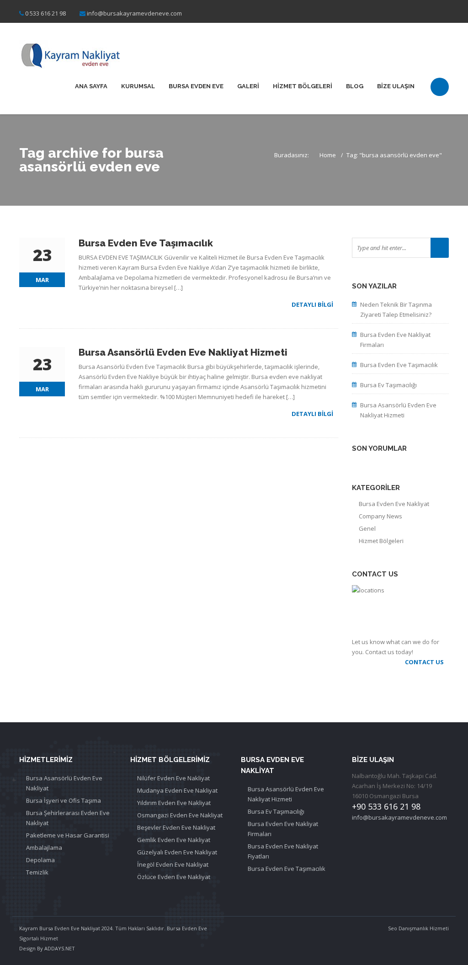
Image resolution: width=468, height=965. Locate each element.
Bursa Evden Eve (196, 86)
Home (327, 155)
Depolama (40, 860)
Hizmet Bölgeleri (302, 86)
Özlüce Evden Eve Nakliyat (173, 877)
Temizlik (37, 872)
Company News (380, 516)
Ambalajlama (44, 847)
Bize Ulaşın (396, 86)
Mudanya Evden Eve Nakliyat (177, 790)
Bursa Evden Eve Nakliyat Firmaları (395, 340)
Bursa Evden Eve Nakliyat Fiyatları (283, 851)
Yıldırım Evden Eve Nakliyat (174, 803)
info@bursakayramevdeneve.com (134, 13)
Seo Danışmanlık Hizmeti (418, 928)
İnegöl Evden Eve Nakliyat (172, 864)
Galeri (248, 86)
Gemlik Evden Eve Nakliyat (173, 840)
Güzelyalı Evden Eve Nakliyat (177, 852)
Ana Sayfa (91, 86)
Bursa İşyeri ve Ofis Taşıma (63, 800)
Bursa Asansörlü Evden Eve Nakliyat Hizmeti (398, 410)
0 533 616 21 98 (45, 13)
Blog (354, 86)
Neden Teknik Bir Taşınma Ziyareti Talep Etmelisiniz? (396, 309)
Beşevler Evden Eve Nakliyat (176, 827)
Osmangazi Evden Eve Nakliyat (180, 815)
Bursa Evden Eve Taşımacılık (399, 365)
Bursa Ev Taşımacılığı (388, 385)
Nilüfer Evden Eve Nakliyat (173, 778)
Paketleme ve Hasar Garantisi (67, 835)
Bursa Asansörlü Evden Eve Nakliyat (64, 783)
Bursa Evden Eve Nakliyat (394, 504)
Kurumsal (138, 86)
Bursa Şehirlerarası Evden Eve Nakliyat (68, 818)
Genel (367, 528)
